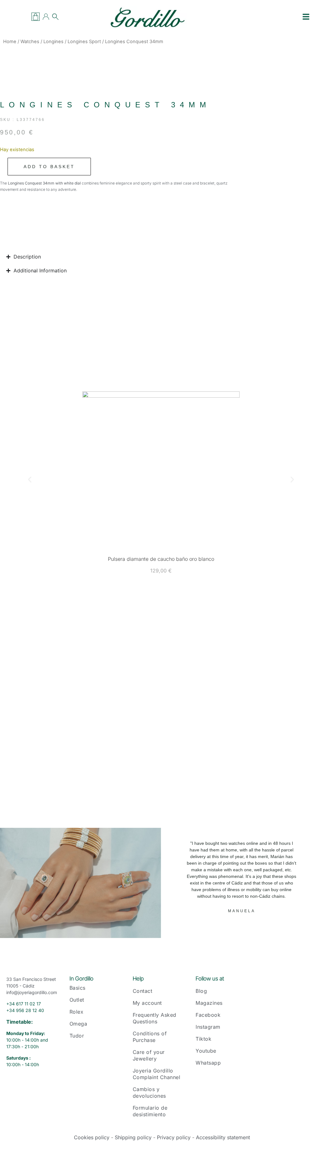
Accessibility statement (223, 1137)
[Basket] (35, 17)
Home (9, 41)
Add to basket (49, 166)
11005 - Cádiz (20, 985)
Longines (53, 41)
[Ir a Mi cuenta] (46, 17)
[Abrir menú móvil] (306, 16)
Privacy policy (174, 1137)
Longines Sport (84, 41)
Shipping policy (133, 1137)
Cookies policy (91, 1137)
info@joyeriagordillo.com (31, 992)
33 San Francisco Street (31, 979)
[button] (30, 479)
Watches (29, 41)
